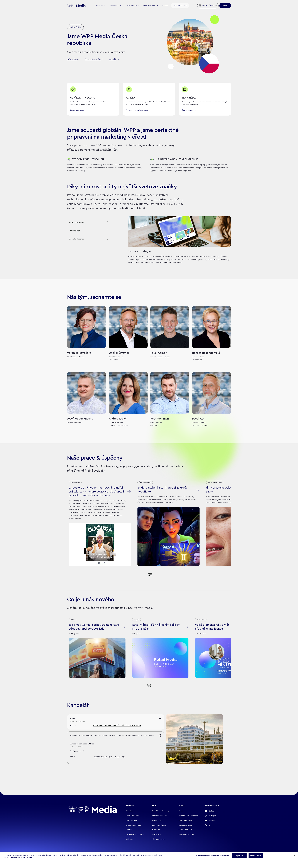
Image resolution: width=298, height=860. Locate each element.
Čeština (78, 27)
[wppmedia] (76, 5)
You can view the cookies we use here (18, 857)
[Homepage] (92, 809)
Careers (165, 5)
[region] (149, 856)
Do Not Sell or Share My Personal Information (212, 855)
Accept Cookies (256, 855)
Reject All (239, 855)
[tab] (89, 222)
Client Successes (132, 5)
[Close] (294, 855)
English (72, 27)
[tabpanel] (176, 240)
